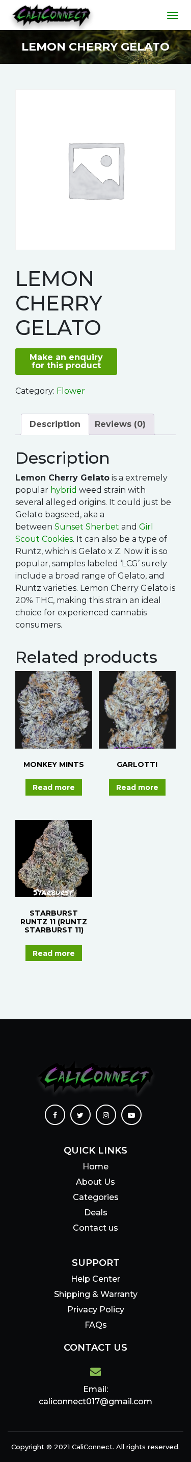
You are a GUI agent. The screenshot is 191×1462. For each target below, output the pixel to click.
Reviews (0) (120, 424)
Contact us (95, 1228)
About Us (95, 1182)
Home (95, 1166)
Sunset (68, 527)
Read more (54, 787)
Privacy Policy (95, 1309)
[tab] (55, 424)
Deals (95, 1212)
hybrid (63, 490)
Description (55, 424)
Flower (71, 391)
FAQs (96, 1325)
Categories (96, 1197)
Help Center (95, 1279)
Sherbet (101, 527)
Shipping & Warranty (96, 1294)
